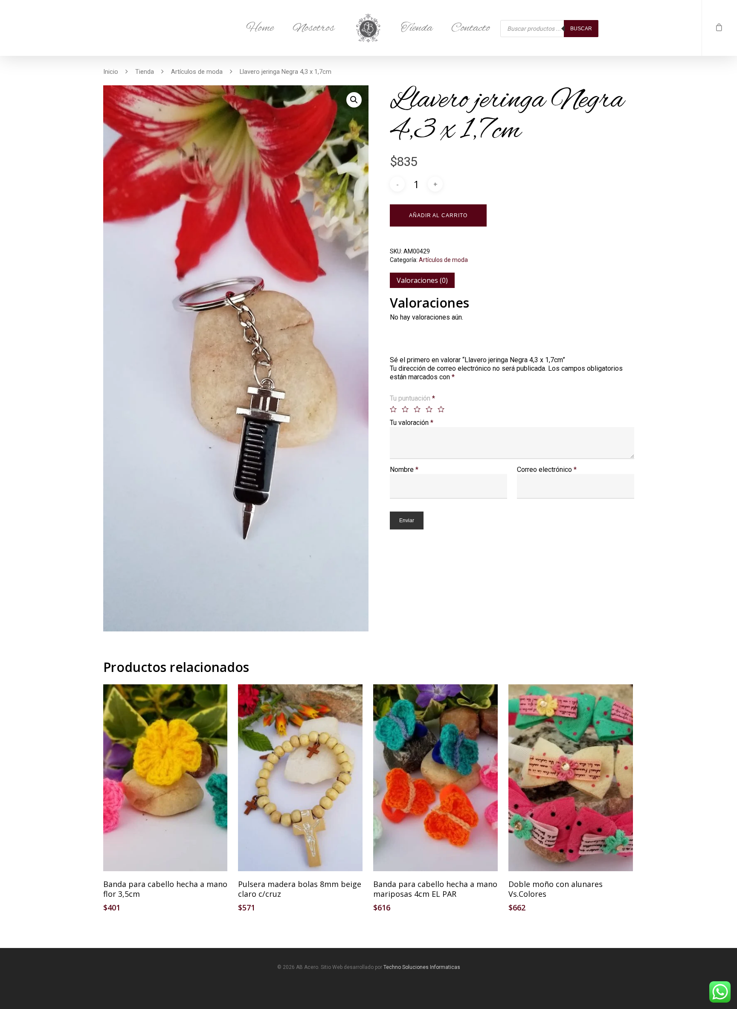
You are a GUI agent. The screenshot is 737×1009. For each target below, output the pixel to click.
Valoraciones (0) (422, 280)
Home (260, 28)
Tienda (416, 28)
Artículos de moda (197, 72)
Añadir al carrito (438, 215)
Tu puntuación (412, 398)
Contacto (470, 28)
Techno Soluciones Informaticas (421, 967)
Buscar (581, 29)
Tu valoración (411, 423)
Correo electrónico (547, 469)
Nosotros (313, 28)
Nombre (404, 469)
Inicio (110, 72)
